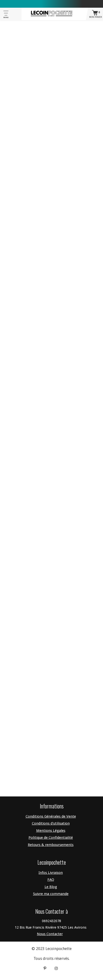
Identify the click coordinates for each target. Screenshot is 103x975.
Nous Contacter (50, 934)
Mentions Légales (50, 830)
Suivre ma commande (51, 894)
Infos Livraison (51, 872)
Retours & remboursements (51, 845)
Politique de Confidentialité (51, 837)
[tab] (51, 167)
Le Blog (51, 887)
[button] (51, 167)
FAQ (50, 879)
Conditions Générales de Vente (51, 816)
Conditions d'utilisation (51, 823)
